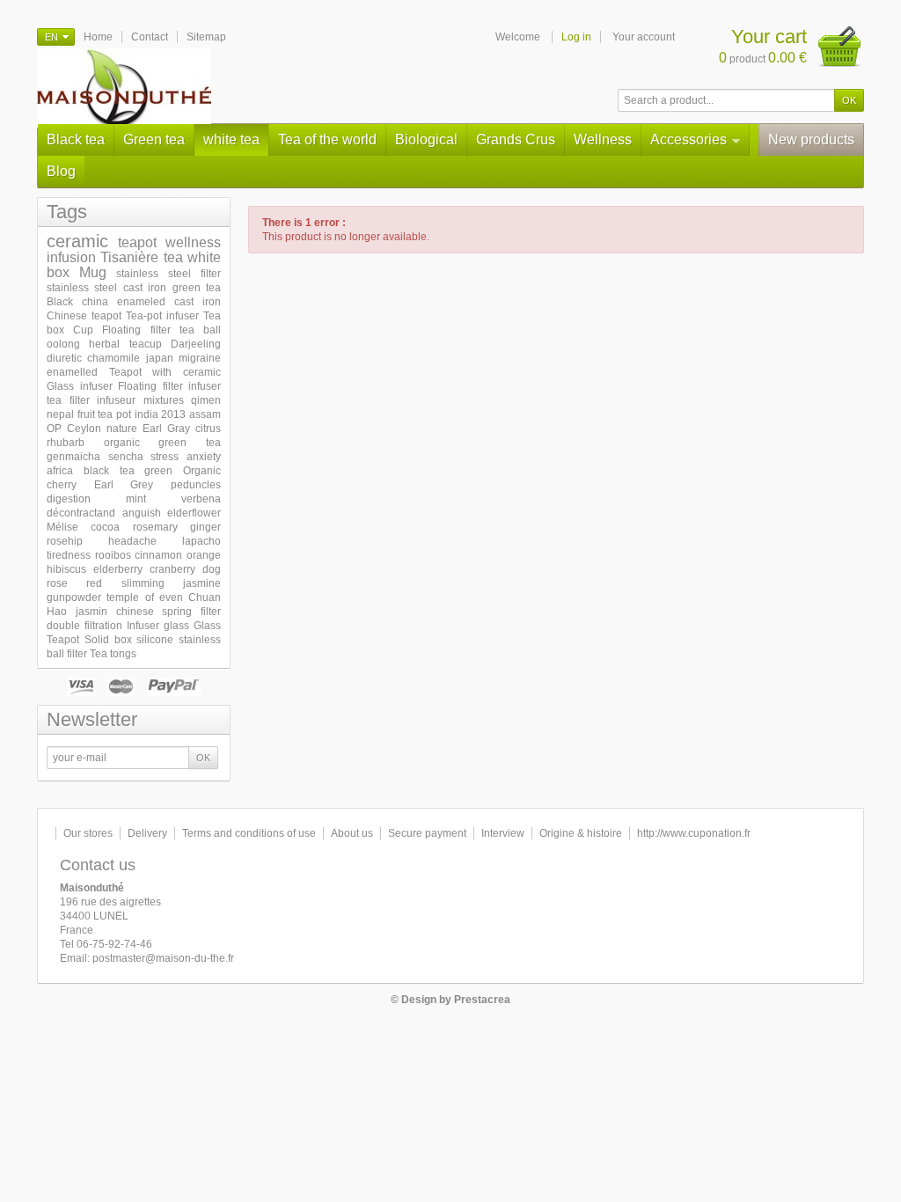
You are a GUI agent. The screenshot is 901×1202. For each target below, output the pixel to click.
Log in (576, 37)
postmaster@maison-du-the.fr (163, 958)
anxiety (204, 457)
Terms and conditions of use (249, 833)
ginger (205, 527)
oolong (63, 344)
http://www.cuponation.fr (694, 833)
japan (159, 358)
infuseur (116, 400)
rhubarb (65, 442)
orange (204, 555)
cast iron (144, 288)
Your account (643, 37)
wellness (193, 242)
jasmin (91, 611)
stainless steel (82, 288)
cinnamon (158, 555)
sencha (125, 457)
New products (811, 139)
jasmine (202, 583)
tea (173, 257)
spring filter (191, 611)
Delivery (147, 833)
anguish (141, 513)
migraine (200, 358)
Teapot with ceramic (165, 372)
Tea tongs (113, 654)
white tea (231, 139)
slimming (143, 583)
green (158, 471)
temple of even (144, 597)
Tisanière (129, 257)
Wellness (603, 139)
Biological (426, 139)
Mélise (62, 527)
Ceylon (84, 428)
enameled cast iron (169, 302)
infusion (71, 257)
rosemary (155, 527)
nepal (60, 414)
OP (54, 428)
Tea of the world (327, 139)
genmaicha (73, 457)
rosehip (65, 541)
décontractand (81, 513)
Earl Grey (124, 485)
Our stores (88, 833)
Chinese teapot (84, 316)
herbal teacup (125, 344)
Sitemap (206, 37)
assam (205, 414)
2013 (173, 414)
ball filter (67, 654)
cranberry (172, 569)
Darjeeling (196, 344)
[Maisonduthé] (124, 88)
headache (132, 541)
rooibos (113, 555)
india (146, 414)
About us (352, 833)
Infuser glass (158, 625)
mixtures (163, 400)
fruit (86, 414)
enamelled (72, 372)
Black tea (76, 139)
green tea (196, 288)
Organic (202, 471)
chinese (135, 611)
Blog (61, 171)
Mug (92, 272)
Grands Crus (515, 139)
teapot (137, 242)
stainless (200, 640)
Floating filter (136, 330)
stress (164, 457)
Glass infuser (80, 386)
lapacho (201, 541)
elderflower (194, 513)
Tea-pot (144, 316)
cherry (62, 485)
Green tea (154, 139)
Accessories (688, 139)
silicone (154, 640)
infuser (182, 316)
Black (60, 302)
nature (121, 428)
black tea (109, 471)
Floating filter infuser (169, 386)
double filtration (84, 625)
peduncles (196, 485)
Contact (149, 37)
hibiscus (66, 569)
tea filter (68, 400)
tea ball (200, 330)
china (95, 302)
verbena (201, 499)
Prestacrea (482, 999)
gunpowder (74, 597)
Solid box (108, 640)
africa (60, 471)
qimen (206, 400)
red (94, 583)
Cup (83, 330)
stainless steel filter (168, 274)
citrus (208, 428)
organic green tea (162, 442)
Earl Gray (166, 428)
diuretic (64, 358)
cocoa (105, 527)
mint (136, 499)
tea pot (114, 414)
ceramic (77, 241)
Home (98, 37)
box (58, 272)
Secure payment (427, 833)
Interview (502, 833)
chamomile (113, 358)
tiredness (69, 555)
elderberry (118, 569)
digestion (69, 499)
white (204, 257)
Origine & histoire (580, 833)
